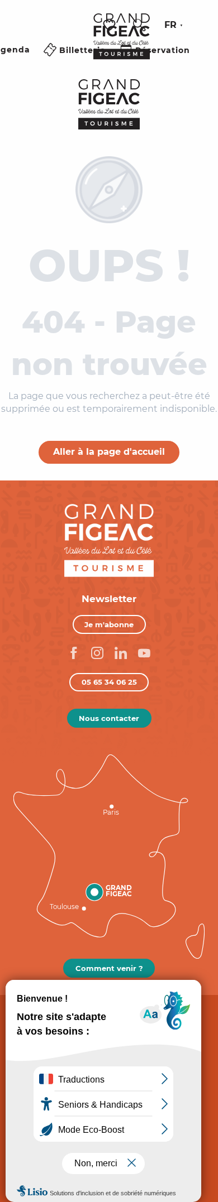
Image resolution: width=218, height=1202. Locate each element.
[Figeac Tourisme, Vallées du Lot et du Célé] (121, 44)
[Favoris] (111, 25)
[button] (139, 25)
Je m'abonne (109, 624)
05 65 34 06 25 (109, 681)
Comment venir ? (109, 968)
